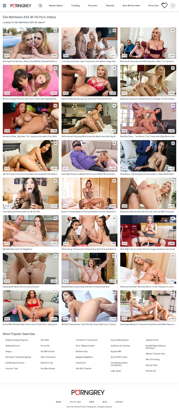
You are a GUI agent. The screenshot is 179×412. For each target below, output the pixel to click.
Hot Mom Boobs (48, 368)
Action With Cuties (119, 357)
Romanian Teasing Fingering (18, 357)
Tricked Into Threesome (86, 340)
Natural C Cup (47, 363)
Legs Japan (116, 371)
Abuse (58, 402)
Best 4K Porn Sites (131, 5)
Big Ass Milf (116, 351)
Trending (75, 5)
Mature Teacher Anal (155, 354)
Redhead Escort (13, 346)
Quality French (152, 340)
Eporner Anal (151, 365)
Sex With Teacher (84, 368)
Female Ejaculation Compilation (119, 364)
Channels (110, 5)
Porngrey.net (91, 407)
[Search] (40, 5)
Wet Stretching (153, 359)
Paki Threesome (48, 357)
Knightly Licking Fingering (17, 340)
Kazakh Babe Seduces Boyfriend (156, 347)
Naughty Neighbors (84, 357)
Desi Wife (45, 340)
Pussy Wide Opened (120, 340)
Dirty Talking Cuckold (85, 346)
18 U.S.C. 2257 (75, 402)
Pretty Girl (45, 346)
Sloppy (9, 351)
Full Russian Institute (15, 363)
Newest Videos (56, 5)
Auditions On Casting (120, 346)
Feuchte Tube (12, 368)
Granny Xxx (81, 363)
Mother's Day (82, 351)
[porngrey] (20, 5)
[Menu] (4, 5)
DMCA (91, 402)
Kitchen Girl (151, 371)
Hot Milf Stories (48, 351)
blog (105, 402)
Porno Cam (153, 5)
